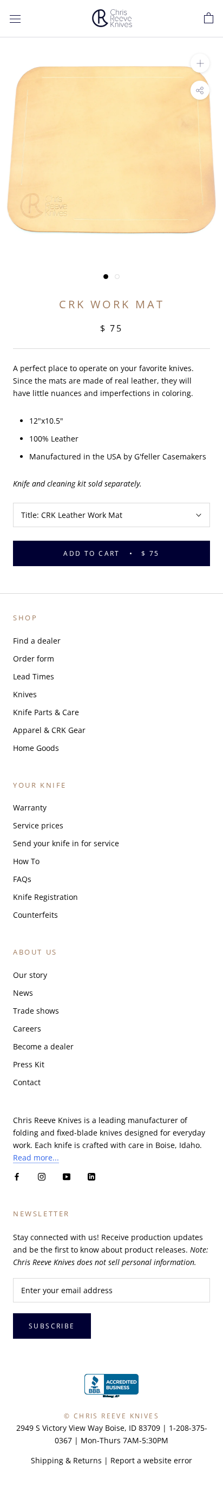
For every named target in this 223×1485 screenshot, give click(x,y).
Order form (33, 658)
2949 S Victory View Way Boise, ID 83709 (88, 1428)
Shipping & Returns (66, 1460)
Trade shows (36, 1011)
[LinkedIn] (91, 1176)
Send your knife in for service (66, 843)
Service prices (38, 825)
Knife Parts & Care (46, 712)
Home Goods (36, 748)
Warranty (30, 807)
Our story (30, 975)
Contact (27, 1082)
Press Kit (28, 1064)
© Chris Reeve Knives (111, 1416)
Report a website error (151, 1460)
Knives (25, 694)
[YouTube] (66, 1176)
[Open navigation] (15, 19)
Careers (27, 1028)
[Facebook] (17, 1176)
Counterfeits (35, 915)
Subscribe (52, 1326)
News (23, 993)
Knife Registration (45, 897)
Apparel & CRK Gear (49, 730)
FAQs (22, 879)
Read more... (36, 1157)
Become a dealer (43, 1046)
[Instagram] (41, 1176)
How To (26, 861)
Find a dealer (37, 640)
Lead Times (33, 676)
